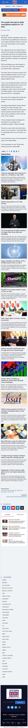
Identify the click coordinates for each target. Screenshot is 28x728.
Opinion (4, 642)
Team (13, 6)
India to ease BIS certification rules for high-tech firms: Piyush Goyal (13, 349)
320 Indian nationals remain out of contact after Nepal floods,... (16, 535)
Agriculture (4, 582)
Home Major (5, 623)
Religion (4, 650)
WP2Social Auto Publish (8, 727)
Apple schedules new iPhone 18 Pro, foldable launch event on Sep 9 (13, 262)
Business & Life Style (7, 590)
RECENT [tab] (8, 514)
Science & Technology (7, 655)
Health (10, 539)
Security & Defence (6, 658)
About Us (8, 6)
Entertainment (5, 606)
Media (3, 633)
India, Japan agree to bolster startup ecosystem (13, 319)
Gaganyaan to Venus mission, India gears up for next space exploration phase (13, 472)
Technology (5, 666)
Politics (4, 644)
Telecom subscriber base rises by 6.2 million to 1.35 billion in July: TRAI (13, 174)
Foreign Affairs (5, 615)
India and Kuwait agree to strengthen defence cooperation (17, 528)
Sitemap (24, 722)
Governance (5, 617)
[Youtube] (13, 508)
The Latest (4, 668)
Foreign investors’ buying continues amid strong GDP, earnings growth (13, 457)
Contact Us (19, 6)
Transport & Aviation (7, 671)
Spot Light (4, 663)
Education (4, 601)
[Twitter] (8, 508)
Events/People (5, 612)
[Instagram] (22, 508)
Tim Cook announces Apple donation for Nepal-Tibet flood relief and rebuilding (13, 232)
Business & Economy (7, 588)
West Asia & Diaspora (14, 519)
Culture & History (6, 596)
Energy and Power (6, 604)
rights (3, 652)
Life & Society (5, 628)
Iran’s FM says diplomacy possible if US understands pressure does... (17, 522)
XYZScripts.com (21, 727)
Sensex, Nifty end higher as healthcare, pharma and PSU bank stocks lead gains (12, 380)
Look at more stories (7, 631)
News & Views (5, 636)
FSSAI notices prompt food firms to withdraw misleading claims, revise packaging (13, 411)
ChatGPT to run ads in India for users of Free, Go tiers (13, 291)
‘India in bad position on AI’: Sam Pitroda (11, 203)
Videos (4, 674)
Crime (3, 593)
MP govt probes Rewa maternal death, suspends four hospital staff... (17, 542)
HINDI (7, 2)
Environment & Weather (8, 609)
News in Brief (5, 639)
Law (3, 625)
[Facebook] (4, 508)
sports (3, 660)
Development (5, 598)
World (3, 677)
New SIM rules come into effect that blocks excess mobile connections (13, 442)
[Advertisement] (13, 560)
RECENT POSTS (6, 647)
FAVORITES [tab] (21, 514)
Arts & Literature (6, 585)
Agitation (4, 580)
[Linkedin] (17, 508)
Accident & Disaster (14, 533)
